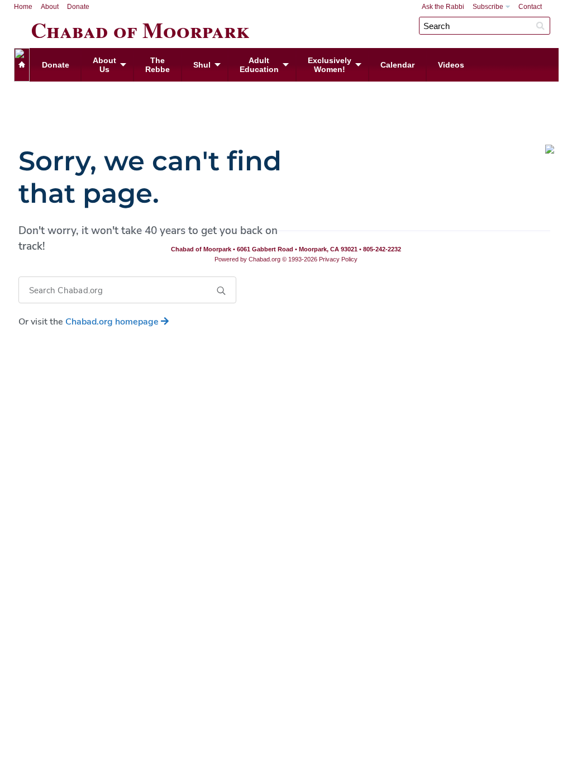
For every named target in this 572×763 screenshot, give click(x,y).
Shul (202, 64)
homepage (113, 322)
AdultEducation (259, 65)
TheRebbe (157, 65)
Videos (451, 64)
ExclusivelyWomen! (329, 65)
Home (23, 7)
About (50, 7)
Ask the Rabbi (443, 7)
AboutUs (104, 65)
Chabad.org (264, 259)
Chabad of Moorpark (140, 27)
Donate (78, 7)
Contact (530, 7)
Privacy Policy (338, 259)
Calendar (397, 64)
